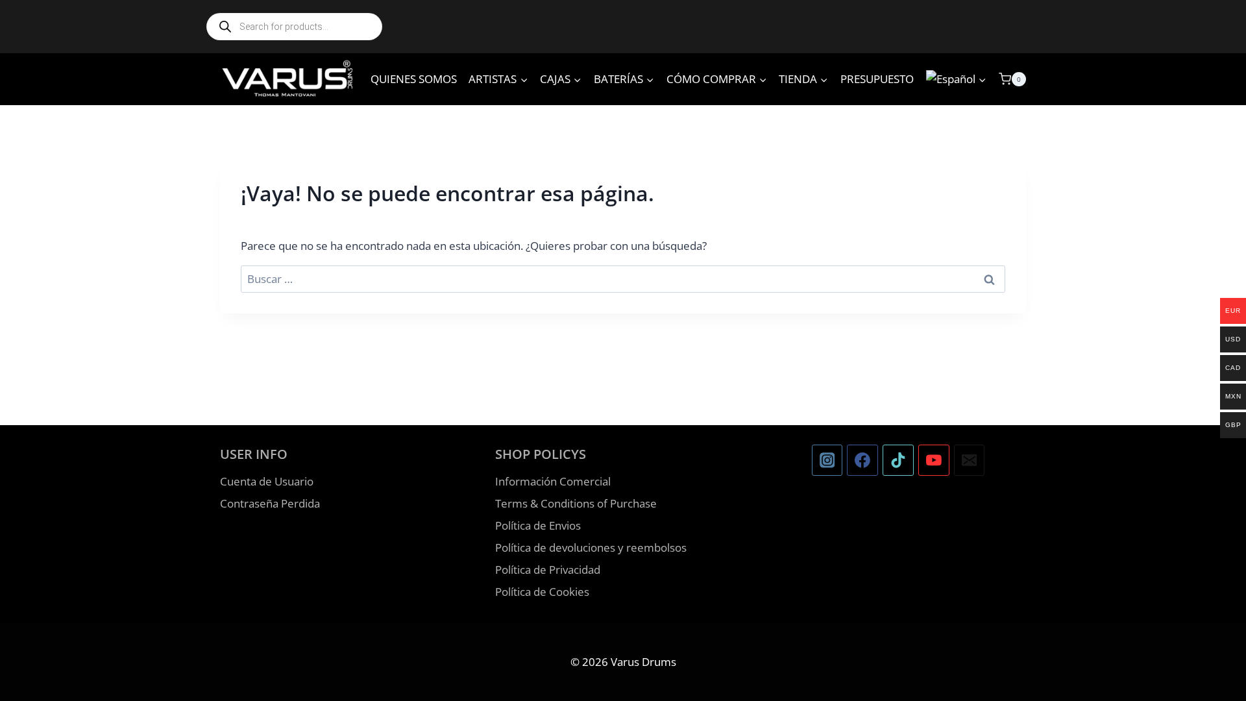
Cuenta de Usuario (266, 481)
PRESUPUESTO (877, 78)
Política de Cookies (542, 591)
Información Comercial (553, 481)
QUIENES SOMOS (414, 78)
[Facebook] (862, 460)
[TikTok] (898, 460)
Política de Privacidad (547, 569)
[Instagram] (827, 460)
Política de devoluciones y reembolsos (591, 547)
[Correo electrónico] (969, 460)
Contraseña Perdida (270, 503)
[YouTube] (933, 460)
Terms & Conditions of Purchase (576, 503)
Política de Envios (538, 525)
